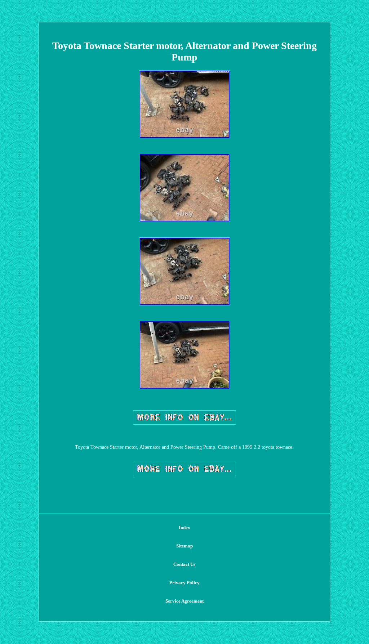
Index (184, 527)
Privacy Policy (184, 582)
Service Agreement (184, 601)
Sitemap (184, 546)
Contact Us (184, 564)
